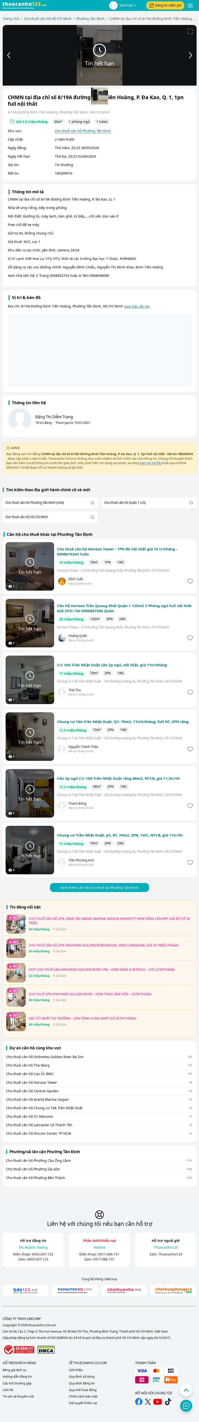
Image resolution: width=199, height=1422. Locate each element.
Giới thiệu (76, 1370)
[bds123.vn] (26, 1290)
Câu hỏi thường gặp (17, 1383)
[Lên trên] (186, 1390)
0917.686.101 (108, 1254)
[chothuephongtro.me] (173, 1290)
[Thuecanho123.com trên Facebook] (138, 1401)
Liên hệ (8, 1390)
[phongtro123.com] (75, 1290)
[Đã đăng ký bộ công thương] (18, 1350)
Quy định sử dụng (82, 1376)
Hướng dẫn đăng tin (17, 1376)
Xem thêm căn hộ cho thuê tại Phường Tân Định (99, 887)
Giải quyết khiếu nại (83, 1403)
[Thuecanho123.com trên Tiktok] (168, 1401)
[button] (122, 5)
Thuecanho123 (170, 1254)
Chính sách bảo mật (83, 1396)
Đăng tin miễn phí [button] (168, 5)
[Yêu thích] (189, 581)
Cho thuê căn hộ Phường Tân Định (83, 131)
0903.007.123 (42, 1254)
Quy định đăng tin (82, 1383)
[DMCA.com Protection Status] (46, 1350)
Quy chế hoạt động (83, 1390)
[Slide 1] (99, 96)
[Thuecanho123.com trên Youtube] (157, 1402)
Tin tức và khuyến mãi (18, 1396)
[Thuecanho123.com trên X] (148, 1402)
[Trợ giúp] (186, 1406)
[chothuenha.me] (124, 1290)
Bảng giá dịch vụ (14, 1370)
